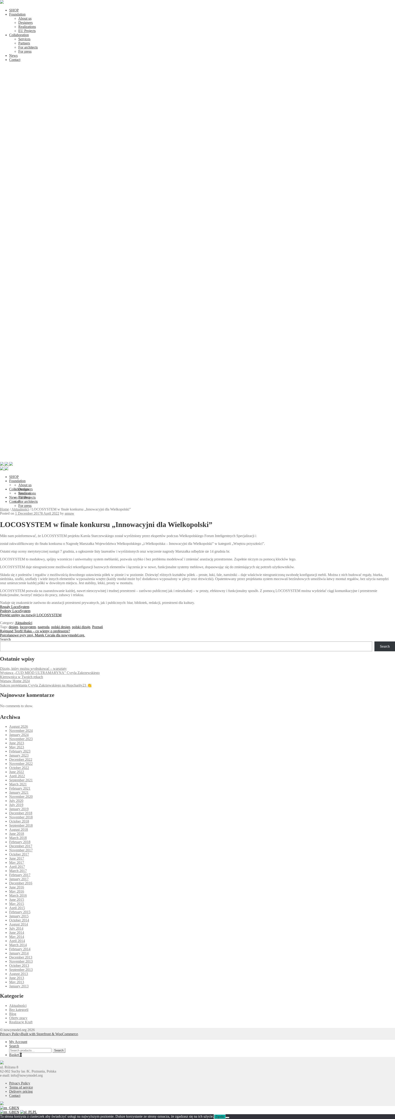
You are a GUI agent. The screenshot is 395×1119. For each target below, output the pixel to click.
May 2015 (16, 904)
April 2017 (17, 867)
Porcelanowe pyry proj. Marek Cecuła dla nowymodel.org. (42, 635)
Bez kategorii (18, 1010)
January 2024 (19, 735)
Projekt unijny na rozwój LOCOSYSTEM (30, 615)
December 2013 (20, 957)
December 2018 (20, 813)
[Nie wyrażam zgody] (227, 1117)
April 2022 (17, 776)
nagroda (43, 627)
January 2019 (19, 809)
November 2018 (21, 817)
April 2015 (17, 908)
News (13, 55)
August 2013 (18, 974)
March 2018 (18, 838)
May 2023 (16, 747)
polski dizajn (81, 627)
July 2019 (16, 805)
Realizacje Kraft (20, 1022)
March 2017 (18, 871)
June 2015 (16, 900)
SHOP (14, 10)
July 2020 (16, 801)
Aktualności (20, 509)
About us (25, 18)
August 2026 (18, 726)
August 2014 (18, 924)
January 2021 (19, 792)
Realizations (27, 27)
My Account (18, 1042)
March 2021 (18, 784)
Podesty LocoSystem (15, 611)
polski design (60, 627)
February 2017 (19, 875)
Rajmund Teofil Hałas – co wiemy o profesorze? (35, 631)
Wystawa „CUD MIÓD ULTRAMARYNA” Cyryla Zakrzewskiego (50, 673)
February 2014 (19, 949)
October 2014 (19, 920)
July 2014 (16, 928)
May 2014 (16, 937)
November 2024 (21, 731)
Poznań (97, 627)
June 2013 (16, 978)
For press (25, 51)
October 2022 (19, 768)
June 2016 (16, 887)
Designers (25, 22)
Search (5, 639)
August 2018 (18, 829)
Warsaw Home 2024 (15, 681)
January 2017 (19, 879)
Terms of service (21, 1087)
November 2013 (21, 961)
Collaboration (19, 35)
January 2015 (19, 916)
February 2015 (19, 912)
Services (24, 39)
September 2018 (21, 825)
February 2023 (19, 751)
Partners (24, 43)
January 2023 (19, 755)
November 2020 (21, 797)
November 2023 (21, 739)
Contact (14, 60)
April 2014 (17, 941)
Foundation (17, 14)
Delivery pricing (21, 1091)
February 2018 (19, 842)
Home (4, 509)
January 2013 (19, 986)
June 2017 (16, 858)
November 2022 (21, 764)
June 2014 (16, 932)
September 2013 (21, 970)
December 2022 (20, 759)
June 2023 (16, 743)
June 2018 (16, 834)
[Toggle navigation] (197, 460)
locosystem (28, 627)
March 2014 (18, 945)
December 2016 (20, 883)
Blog (12, 1014)
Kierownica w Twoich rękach (21, 677)
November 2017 (21, 850)
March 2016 (18, 895)
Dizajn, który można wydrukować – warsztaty (33, 669)
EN (16, 1108)
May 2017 (16, 862)
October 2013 (19, 965)
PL (35, 1112)
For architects (28, 47)
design (13, 627)
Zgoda (220, 1116)
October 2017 (19, 854)
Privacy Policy (10, 1034)
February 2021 (19, 788)
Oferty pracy (18, 1018)
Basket (15, 1055)
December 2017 (20, 846)
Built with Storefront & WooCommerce (49, 1034)
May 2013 (16, 982)
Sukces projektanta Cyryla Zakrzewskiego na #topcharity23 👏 (46, 685)
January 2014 (19, 953)
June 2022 (16, 772)
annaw (69, 513)
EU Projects (27, 31)
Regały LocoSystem (14, 607)
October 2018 (19, 821)
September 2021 (21, 780)
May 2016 (16, 891)
